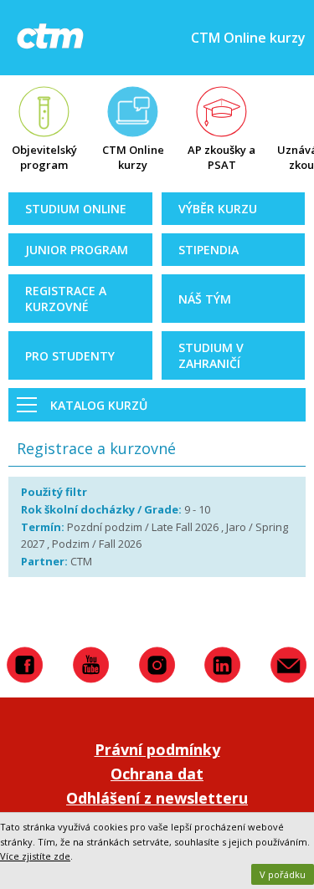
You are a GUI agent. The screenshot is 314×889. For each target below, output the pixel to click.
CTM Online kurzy (133, 157)
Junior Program (76, 250)
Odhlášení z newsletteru (157, 798)
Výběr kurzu (217, 209)
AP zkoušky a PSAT (221, 157)
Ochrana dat (157, 774)
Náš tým (204, 299)
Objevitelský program (44, 157)
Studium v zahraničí (211, 355)
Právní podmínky (157, 749)
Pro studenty (70, 356)
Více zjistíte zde (35, 856)
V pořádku (283, 874)
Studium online (75, 209)
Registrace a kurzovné (65, 298)
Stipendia (208, 250)
